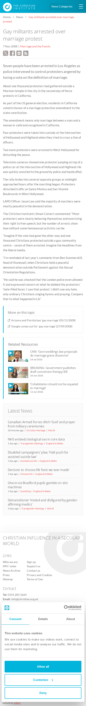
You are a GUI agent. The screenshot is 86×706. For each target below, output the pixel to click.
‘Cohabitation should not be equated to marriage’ (54, 386)
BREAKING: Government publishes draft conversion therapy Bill (53, 370)
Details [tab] (43, 619)
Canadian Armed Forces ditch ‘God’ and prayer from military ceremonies (41, 424)
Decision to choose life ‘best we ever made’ (38, 470)
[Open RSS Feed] (25, 52)
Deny (43, 693)
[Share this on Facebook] (12, 52)
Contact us (33, 570)
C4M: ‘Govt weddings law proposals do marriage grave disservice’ (53, 353)
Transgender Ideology (31, 443)
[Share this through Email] (19, 52)
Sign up (31, 562)
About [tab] (70, 619)
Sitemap (8, 579)
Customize (40, 679)
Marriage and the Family (35, 46)
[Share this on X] (5, 52)
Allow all (43, 666)
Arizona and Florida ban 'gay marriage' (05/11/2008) (43, 320)
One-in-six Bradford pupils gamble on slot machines (38, 485)
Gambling (25, 491)
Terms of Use (35, 579)
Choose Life (26, 473)
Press (6, 575)
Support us (33, 566)
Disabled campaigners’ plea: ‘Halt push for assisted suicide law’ (38, 454)
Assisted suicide (28, 460)
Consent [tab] (15, 619)
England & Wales (54, 443)
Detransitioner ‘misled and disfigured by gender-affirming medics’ (43, 502)
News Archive (11, 570)
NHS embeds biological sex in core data (36, 439)
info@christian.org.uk (24, 599)
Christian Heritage (35, 430)
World (51, 430)
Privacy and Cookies (39, 575)
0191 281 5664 (17, 594)
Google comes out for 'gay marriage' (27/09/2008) (41, 326)
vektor (17, 702)
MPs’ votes (9, 566)
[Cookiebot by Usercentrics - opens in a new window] (63, 607)
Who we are (10, 562)
